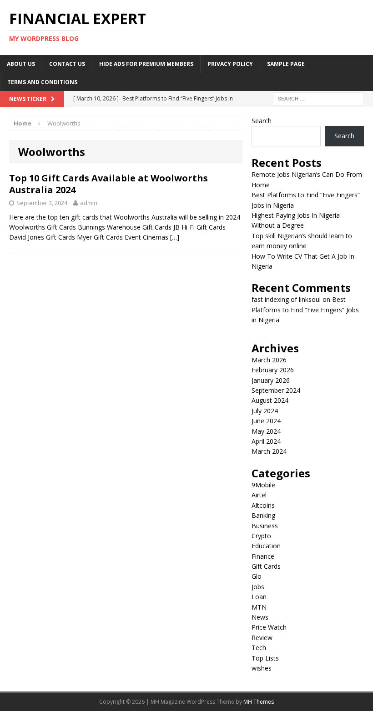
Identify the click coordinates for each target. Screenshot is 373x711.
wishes (262, 668)
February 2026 (273, 370)
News (260, 617)
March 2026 (269, 360)
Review (262, 637)
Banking (263, 515)
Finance (263, 556)
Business (265, 525)
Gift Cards (266, 566)
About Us (21, 64)
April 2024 (266, 441)
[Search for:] (318, 98)
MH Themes (258, 702)
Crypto (261, 535)
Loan (259, 596)
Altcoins (263, 505)
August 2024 (270, 400)
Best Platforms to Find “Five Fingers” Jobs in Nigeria (305, 309)
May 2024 (266, 431)
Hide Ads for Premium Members (146, 64)
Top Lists (265, 658)
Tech (259, 647)
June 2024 (266, 420)
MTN (259, 607)
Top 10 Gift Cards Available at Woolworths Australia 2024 (108, 184)
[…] (174, 237)
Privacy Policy (230, 64)
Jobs (258, 586)
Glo (257, 576)
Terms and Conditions (42, 82)
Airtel (259, 495)
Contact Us (67, 64)
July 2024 (265, 410)
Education (266, 545)
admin (88, 203)
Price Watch (269, 627)
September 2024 (276, 390)
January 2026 (271, 380)
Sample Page (286, 64)
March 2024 (269, 451)
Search (262, 120)
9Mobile (263, 485)
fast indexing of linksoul (286, 299)
